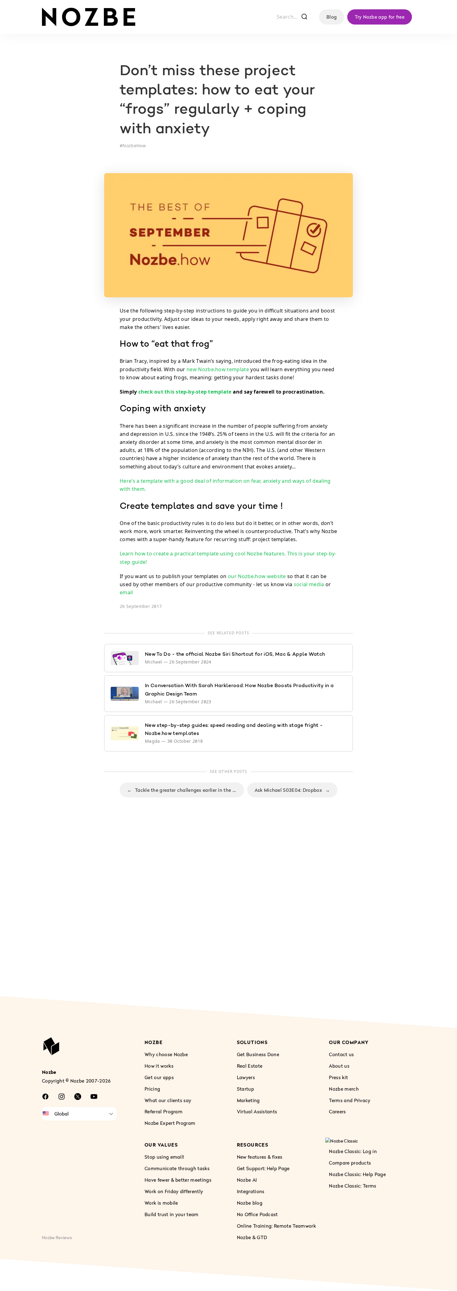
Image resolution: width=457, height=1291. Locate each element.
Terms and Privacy (349, 1100)
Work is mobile (161, 1203)
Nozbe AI (247, 1180)
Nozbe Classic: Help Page (357, 1174)
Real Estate (250, 1066)
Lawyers (246, 1077)
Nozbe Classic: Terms (352, 1185)
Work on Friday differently (174, 1191)
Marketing (248, 1100)
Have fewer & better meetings (178, 1180)
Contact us (341, 1054)
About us (339, 1066)
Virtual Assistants (257, 1112)
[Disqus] (228, 909)
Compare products (350, 1163)
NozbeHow (134, 145)
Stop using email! (164, 1157)
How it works (159, 1066)
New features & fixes (260, 1157)
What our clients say (168, 1100)
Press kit (338, 1077)
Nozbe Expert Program (170, 1123)
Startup (245, 1089)
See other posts (228, 771)
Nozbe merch (344, 1089)
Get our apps (159, 1077)
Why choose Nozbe (166, 1054)
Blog (331, 17)
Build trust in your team (172, 1214)
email (126, 592)
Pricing (152, 1089)
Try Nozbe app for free (379, 17)
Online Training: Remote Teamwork (276, 1226)
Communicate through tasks (177, 1168)
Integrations (251, 1191)
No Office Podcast (257, 1214)
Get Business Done (258, 1054)
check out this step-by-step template (185, 391)
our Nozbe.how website (257, 576)
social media (309, 584)
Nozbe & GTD (252, 1237)
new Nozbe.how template (218, 369)
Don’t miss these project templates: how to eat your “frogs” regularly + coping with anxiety (217, 100)
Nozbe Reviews (57, 1237)
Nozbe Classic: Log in (353, 1151)
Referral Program (163, 1112)
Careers (337, 1112)
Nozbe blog (249, 1203)
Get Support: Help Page (263, 1168)
